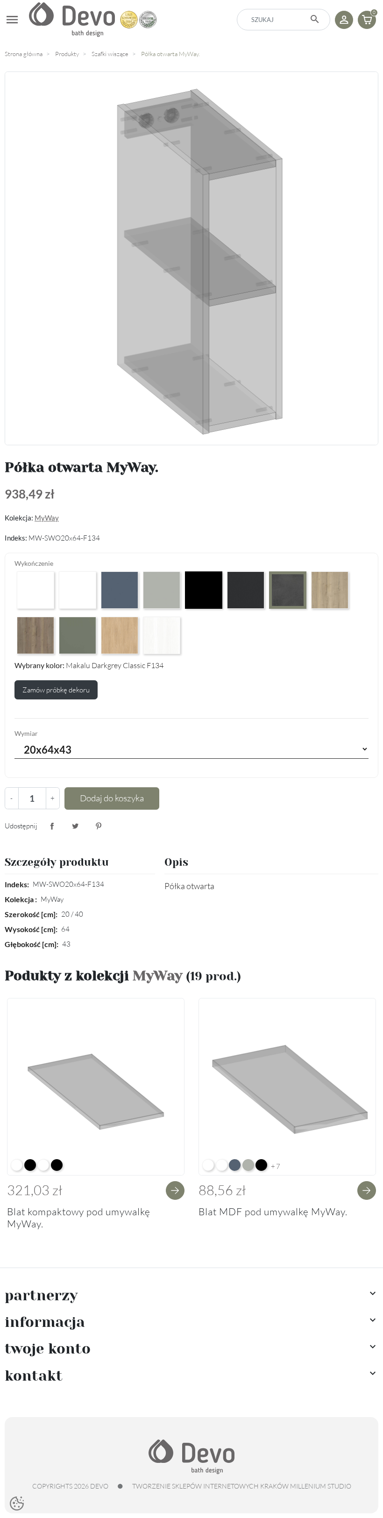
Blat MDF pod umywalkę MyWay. (273, 1211)
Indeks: (17, 884)
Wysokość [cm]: (31, 929)
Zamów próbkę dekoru (56, 689)
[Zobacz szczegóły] (175, 1190)
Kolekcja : (21, 899)
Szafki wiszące (110, 53)
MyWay (47, 517)
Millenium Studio (320, 1486)
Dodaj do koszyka (112, 798)
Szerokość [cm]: (31, 914)
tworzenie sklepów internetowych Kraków (210, 1486)
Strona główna (24, 53)
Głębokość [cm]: (31, 944)
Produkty (67, 53)
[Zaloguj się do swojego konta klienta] (344, 20)
